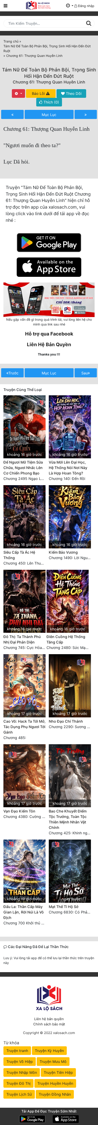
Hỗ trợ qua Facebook (49, 334)
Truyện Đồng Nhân (55, 1094)
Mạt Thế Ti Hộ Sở (63, 906)
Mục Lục (49, 114)
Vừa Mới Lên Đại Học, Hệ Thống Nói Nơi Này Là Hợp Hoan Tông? (68, 467)
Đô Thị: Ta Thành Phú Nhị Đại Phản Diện (22, 639)
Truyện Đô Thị (18, 1083)
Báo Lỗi (39, 93)
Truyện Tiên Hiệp (58, 1072)
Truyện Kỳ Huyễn (49, 1050)
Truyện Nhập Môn (21, 1072)
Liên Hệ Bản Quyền (49, 344)
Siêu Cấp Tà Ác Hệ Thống (19, 555)
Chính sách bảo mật (49, 1024)
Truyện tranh (17, 1050)
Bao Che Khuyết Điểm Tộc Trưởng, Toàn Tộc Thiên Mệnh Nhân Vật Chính (68, 819)
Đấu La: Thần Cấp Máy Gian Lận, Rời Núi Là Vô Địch (23, 912)
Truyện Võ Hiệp (19, 1061)
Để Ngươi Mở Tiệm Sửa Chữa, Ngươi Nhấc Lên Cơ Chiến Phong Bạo (23, 467)
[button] (69, 6)
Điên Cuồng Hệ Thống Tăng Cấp (65, 639)
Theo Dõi (73, 93)
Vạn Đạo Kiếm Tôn (19, 811)
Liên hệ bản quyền (49, 1019)
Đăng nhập (85, 6)
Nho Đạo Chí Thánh (66, 721)
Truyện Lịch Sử (19, 1094)
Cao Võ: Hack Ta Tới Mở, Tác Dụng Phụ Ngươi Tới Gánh (24, 726)
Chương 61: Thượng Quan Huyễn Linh (49, 82)
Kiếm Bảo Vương (63, 552)
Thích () (50, 102)
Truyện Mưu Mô (53, 1061)
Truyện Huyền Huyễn (55, 1083)
